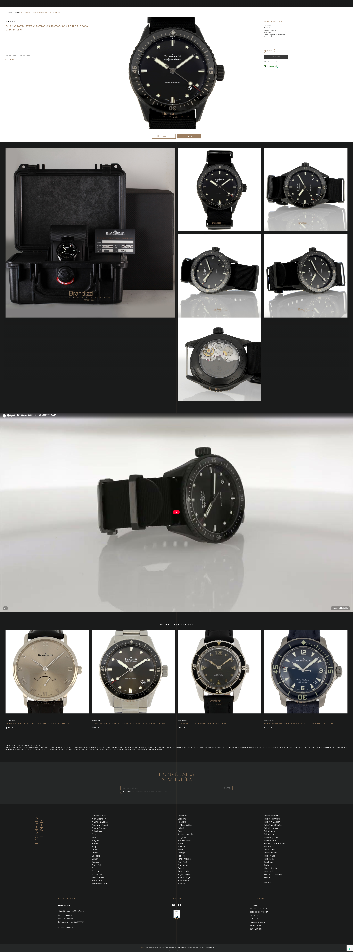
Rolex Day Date (271, 837)
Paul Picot (182, 862)
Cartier (95, 849)
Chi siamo (254, 905)
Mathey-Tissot (184, 840)
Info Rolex (254, 915)
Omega (181, 852)
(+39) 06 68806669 (66, 919)
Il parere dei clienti (258, 922)
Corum (95, 859)
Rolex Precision (271, 852)
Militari (181, 843)
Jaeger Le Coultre (186, 834)
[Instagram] (10, 59)
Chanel (95, 852)
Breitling (95, 843)
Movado (182, 846)
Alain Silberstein (99, 818)
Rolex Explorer (270, 831)
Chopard (96, 856)
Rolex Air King (270, 849)
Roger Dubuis (184, 874)
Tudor (267, 865)
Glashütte (182, 815)
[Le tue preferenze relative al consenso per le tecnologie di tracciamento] (350, 949)
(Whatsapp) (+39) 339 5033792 (71, 922)
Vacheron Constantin (274, 874)
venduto (276, 57)
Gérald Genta (98, 880)
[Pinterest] (13, 59)
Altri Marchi (268, 882)
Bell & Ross (97, 831)
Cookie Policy (256, 929)
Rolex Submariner (272, 815)
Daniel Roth (97, 865)
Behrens (95, 834)
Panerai (181, 856)
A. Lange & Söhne (100, 822)
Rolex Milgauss (271, 828)
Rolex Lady (269, 859)
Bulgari (95, 846)
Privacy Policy (256, 925)
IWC (180, 831)
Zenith (267, 877)
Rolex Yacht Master (273, 825)
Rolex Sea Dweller (272, 818)
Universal (268, 871)
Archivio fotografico (259, 908)
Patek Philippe (184, 859)
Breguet (95, 840)
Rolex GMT (182, 883)
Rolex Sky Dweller (272, 822)
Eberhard (96, 871)
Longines (182, 837)
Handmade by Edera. (176, 951)
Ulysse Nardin (270, 868)
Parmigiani (183, 865)
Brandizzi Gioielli (99, 815)
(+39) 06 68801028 (65, 915)
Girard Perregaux (100, 883)
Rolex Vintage (184, 877)
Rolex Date (269, 846)
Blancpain (16, 13)
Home (10, 13)
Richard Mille (184, 871)
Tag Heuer (269, 862)
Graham (182, 818)
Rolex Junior (269, 856)
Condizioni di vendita (259, 912)
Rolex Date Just (271, 840)
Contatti (254, 919)
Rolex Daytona (184, 880)
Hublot (181, 828)
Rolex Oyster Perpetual (274, 843)
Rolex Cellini (269, 834)
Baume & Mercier (100, 828)
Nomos (181, 849)
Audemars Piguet (100, 825)
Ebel (94, 868)
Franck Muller (98, 877)
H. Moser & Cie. (185, 825)
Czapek (95, 862)
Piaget (181, 868)
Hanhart (182, 822)
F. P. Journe (97, 874)
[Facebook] (6, 59)
